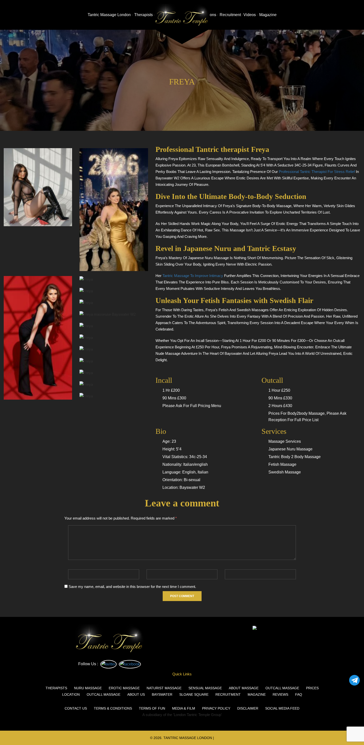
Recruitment (230, 15)
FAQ (298, 694)
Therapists (143, 15)
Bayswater (162, 694)
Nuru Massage (88, 688)
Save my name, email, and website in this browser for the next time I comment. (132, 586)
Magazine (267, 15)
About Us (136, 694)
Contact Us (76, 708)
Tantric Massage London (109, 15)
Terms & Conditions (113, 708)
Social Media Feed (282, 708)
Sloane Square (193, 694)
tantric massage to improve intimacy (192, 276)
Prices (312, 688)
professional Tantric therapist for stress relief (317, 171)
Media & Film (183, 708)
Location (71, 694)
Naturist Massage (164, 688)
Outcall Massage (282, 688)
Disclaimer (247, 708)
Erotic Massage (124, 688)
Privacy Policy (216, 708)
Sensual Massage (205, 688)
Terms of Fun (152, 708)
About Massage (244, 688)
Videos (249, 15)
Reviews (280, 694)
